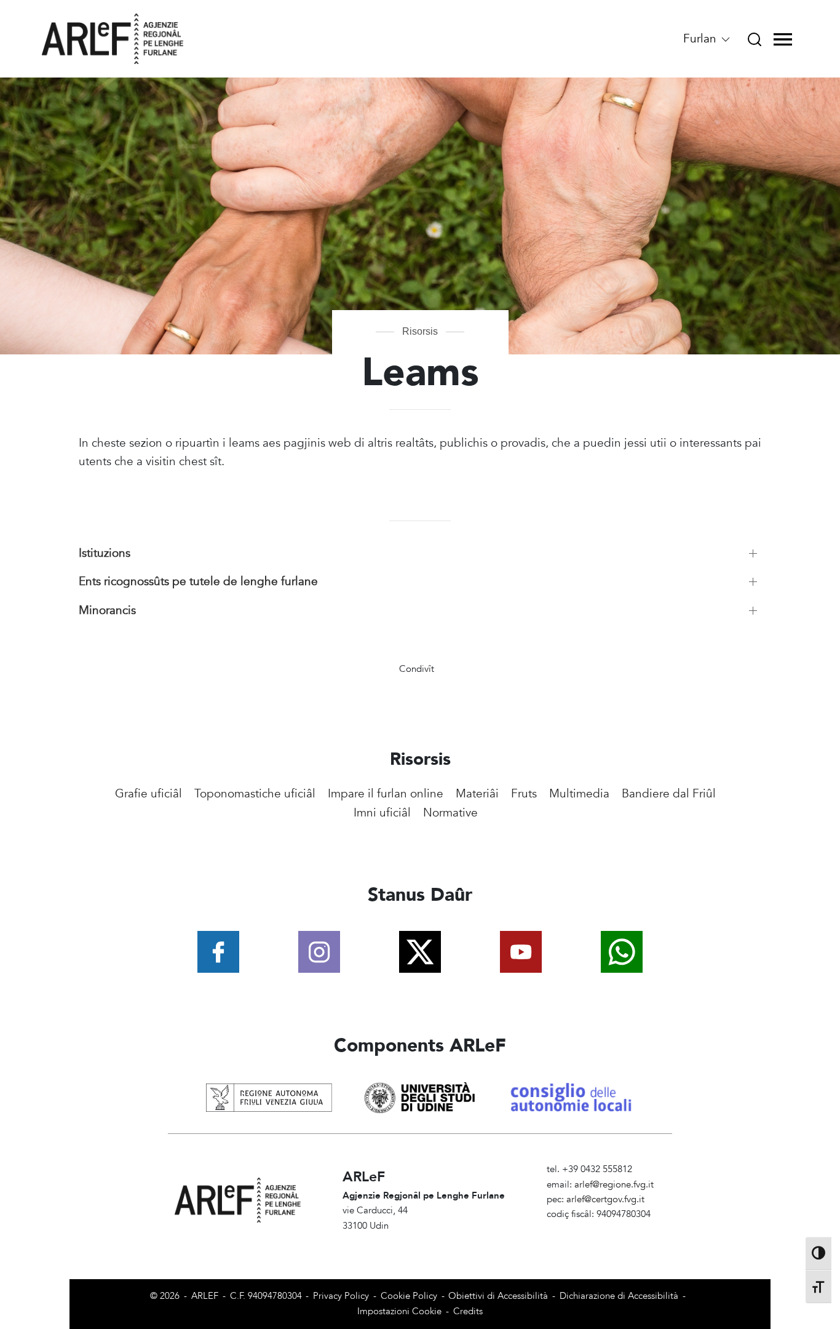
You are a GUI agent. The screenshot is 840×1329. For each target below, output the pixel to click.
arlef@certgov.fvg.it (605, 1199)
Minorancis (107, 610)
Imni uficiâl (382, 813)
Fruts (524, 794)
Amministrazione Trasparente (606, 1229)
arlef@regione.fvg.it (614, 1184)
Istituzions (104, 553)
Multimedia (579, 794)
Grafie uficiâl (148, 794)
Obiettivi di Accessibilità (498, 1296)
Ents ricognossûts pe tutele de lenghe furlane (198, 581)
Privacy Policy (341, 1296)
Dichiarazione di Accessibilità (619, 1296)
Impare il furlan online (385, 794)
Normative (450, 813)
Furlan (701, 39)
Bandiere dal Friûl (669, 794)
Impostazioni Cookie (399, 1311)
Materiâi (477, 794)
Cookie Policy (409, 1296)
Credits (468, 1311)
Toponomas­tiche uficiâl (254, 794)
